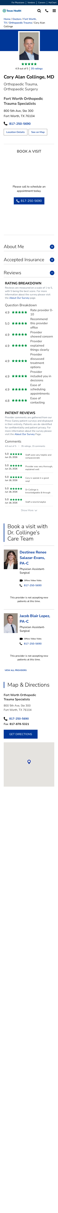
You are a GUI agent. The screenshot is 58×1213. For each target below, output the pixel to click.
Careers (41, 2)
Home (7, 19)
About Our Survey (19, 298)
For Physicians (18, 2)
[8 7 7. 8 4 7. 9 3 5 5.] (46, 10)
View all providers (16, 670)
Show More (27, 510)
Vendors (31, 2)
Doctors (17, 19)
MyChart (52, 2)
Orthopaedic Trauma (20, 22)
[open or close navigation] (54, 10)
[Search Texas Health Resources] (39, 10)
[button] (12, 10)
